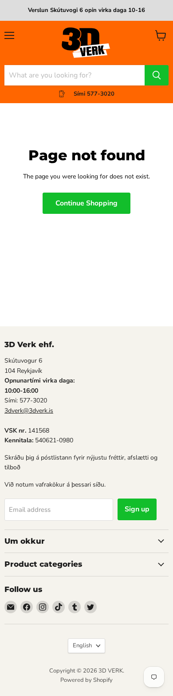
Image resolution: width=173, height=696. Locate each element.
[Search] (157, 75)
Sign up (137, 509)
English (82, 646)
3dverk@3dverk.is (28, 410)
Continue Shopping (86, 203)
